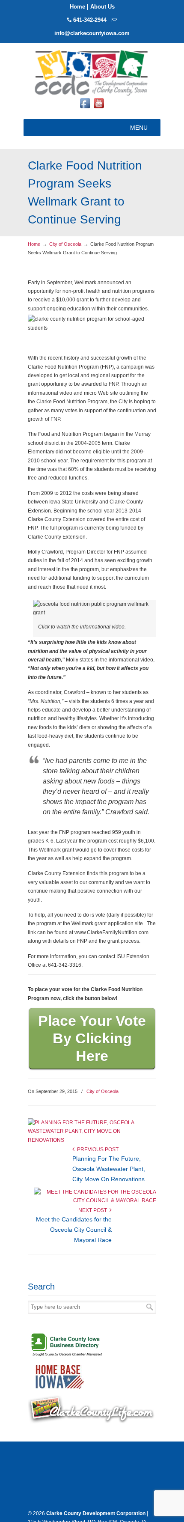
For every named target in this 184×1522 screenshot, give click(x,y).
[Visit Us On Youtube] (99, 108)
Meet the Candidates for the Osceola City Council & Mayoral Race (74, 1229)
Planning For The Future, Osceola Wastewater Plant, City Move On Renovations (108, 1168)
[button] (139, 127)
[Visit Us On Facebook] (85, 108)
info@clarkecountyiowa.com (92, 33)
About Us (102, 6)
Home (77, 6)
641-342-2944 (90, 20)
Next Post (94, 1210)
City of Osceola (65, 244)
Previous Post (96, 1150)
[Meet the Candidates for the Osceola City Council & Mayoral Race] (95, 1200)
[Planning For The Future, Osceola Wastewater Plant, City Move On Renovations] (89, 1140)
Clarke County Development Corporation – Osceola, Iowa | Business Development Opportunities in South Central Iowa (92, 72)
